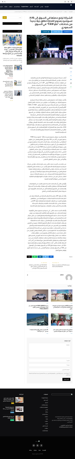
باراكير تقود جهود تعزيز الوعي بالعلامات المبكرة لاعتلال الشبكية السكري (8, 399)
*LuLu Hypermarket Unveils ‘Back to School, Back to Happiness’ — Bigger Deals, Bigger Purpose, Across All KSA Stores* (8, 71)
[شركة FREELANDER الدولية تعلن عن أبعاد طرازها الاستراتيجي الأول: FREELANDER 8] (37, 295)
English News (24, 6)
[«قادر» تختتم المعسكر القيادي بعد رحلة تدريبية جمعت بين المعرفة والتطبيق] (18, 83)
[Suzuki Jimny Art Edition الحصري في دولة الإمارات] (19, 409)
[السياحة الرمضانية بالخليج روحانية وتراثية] (19, 418)
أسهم (31, 6)
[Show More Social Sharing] (39, 31)
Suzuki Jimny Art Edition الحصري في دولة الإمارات (8, 409)
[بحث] (2, 1)
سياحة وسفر (17, 6)
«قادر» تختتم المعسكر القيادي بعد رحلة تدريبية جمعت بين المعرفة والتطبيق (8, 83)
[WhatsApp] (71, 86)
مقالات (46, 428)
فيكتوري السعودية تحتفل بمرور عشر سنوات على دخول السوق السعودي (62, 330)
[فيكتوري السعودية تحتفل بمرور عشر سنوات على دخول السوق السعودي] (61, 319)
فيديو (47, 423)
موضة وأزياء (45, 430)
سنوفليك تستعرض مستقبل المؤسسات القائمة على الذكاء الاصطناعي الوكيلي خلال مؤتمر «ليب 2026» (8, 95)
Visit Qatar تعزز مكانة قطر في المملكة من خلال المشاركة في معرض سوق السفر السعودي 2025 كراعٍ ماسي (38, 266)
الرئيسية (47, 6)
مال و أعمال (45, 426)
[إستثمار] (61, 6)
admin (62, 275)
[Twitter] (71, 75)
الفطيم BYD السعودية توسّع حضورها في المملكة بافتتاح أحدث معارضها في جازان (62, 307)
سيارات (10, 6)
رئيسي (41, 6)
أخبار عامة (36, 6)
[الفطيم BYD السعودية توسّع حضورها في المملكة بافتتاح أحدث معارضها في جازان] (61, 295)
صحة (47, 419)
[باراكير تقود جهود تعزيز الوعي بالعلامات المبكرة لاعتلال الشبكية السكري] (19, 400)
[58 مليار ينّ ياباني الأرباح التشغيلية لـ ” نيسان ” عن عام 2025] (37, 319)
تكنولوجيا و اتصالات (44, 407)
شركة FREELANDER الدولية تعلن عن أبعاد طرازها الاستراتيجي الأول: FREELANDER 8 (38, 307)
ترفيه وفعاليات (45, 404)
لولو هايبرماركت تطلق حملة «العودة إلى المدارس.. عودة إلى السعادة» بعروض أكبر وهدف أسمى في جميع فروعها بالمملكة (12, 51)
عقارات (5, 6)
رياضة (46, 412)
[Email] (71, 83)
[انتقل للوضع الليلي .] (5, 1)
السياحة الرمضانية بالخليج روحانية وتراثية (8, 417)
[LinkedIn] (71, 79)
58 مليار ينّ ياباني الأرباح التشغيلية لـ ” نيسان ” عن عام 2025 (38, 330)
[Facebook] (71, 71)
